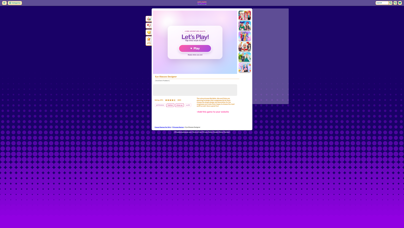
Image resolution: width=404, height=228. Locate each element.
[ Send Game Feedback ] (162, 80)
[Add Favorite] (149, 32)
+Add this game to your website (213, 112)
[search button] (390, 3)
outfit (188, 105)
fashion (170, 105)
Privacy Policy (208, 132)
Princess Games (178, 127)
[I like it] (149, 19)
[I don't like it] (149, 25)
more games (149, 42)
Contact (227, 132)
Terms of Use (197, 132)
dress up (179, 105)
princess (160, 105)
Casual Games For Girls (163, 127)
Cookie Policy (218, 132)
